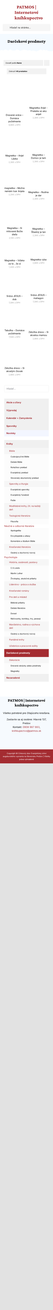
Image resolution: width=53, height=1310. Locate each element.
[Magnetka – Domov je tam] (38, 131)
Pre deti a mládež (18, 597)
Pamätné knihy (16, 639)
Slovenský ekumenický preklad (25, 478)
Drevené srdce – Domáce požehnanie (14, 118)
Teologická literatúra (19, 515)
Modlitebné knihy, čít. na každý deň (25, 508)
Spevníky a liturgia (18, 483)
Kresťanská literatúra (20, 547)
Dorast (14, 613)
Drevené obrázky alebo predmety (26, 666)
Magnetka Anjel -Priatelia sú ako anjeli (38, 111)
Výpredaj (11, 410)
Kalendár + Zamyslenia (19, 418)
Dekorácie (14, 660)
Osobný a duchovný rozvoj (23, 553)
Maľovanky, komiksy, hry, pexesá (26, 619)
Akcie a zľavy (13, 402)
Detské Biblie (16, 462)
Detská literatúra (18, 608)
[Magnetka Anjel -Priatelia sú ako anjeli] (38, 84)
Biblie (12, 451)
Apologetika (16, 530)
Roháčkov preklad (19, 467)
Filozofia (14, 521)
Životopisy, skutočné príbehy (23, 578)
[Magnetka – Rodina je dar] (38, 169)
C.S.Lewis (15, 568)
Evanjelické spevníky (20, 489)
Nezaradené (13, 677)
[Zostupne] (46, 63)
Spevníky (11, 426)
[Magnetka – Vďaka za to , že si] (14, 244)
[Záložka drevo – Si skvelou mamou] (38, 309)
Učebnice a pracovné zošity (23, 646)
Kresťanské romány (19, 590)
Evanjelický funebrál (20, 495)
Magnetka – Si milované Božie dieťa (14, 231)
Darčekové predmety (18, 652)
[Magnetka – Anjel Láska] (14, 131)
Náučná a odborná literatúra (19, 526)
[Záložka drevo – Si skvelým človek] (14, 345)
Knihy (9, 443)
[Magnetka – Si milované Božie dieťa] (14, 205)
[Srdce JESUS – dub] (14, 274)
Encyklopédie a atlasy (20, 536)
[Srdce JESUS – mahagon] (38, 274)
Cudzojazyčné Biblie (20, 457)
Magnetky (15, 671)
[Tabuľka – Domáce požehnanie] (14, 309)
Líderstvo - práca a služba (22, 584)
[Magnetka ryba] (38, 244)
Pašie (13, 500)
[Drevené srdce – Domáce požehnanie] (14, 84)
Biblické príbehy (18, 603)
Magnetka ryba (38, 259)
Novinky (11, 433)
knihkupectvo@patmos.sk (26, 730)
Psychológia (10, 557)
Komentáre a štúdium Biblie (23, 541)
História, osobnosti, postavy (23, 562)
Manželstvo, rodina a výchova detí (24, 626)
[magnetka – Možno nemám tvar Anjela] (14, 169)
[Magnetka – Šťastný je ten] (38, 205)
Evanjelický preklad (19, 472)
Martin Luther (17, 573)
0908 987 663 (31, 727)
